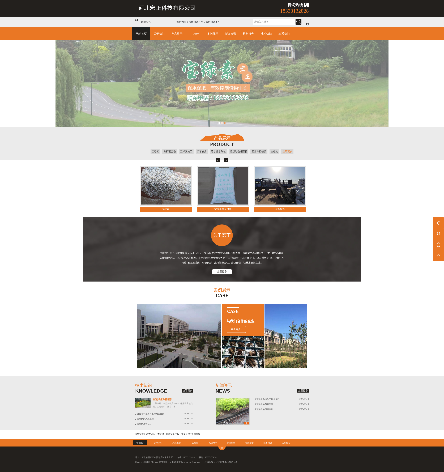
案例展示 (212, 33)
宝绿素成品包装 (165, 209)
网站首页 (141, 33)
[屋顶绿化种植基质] (143, 407)
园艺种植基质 (259, 151)
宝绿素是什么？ (144, 424)
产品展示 (176, 33)
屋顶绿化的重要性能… (264, 409)
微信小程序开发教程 (190, 434)
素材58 (160, 434)
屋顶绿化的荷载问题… (264, 404)
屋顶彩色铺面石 (238, 151)
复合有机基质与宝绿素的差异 (150, 414)
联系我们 (284, 33)
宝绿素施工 (186, 151)
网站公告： (147, 22)
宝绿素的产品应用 (145, 419)
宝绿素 (155, 151)
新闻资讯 (230, 33)
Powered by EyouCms (190, 462)
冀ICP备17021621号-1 (227, 462)
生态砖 (195, 33)
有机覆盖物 (170, 151)
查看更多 (287, 151)
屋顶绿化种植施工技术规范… (267, 399)
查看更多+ (236, 329)
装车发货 (202, 151)
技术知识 (266, 33)
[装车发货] (223, 186)
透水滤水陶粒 (218, 151)
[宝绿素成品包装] (166, 186)
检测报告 (248, 33)
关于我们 (159, 33)
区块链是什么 (172, 434)
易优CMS (150, 434)
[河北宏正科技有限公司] (167, 10)
